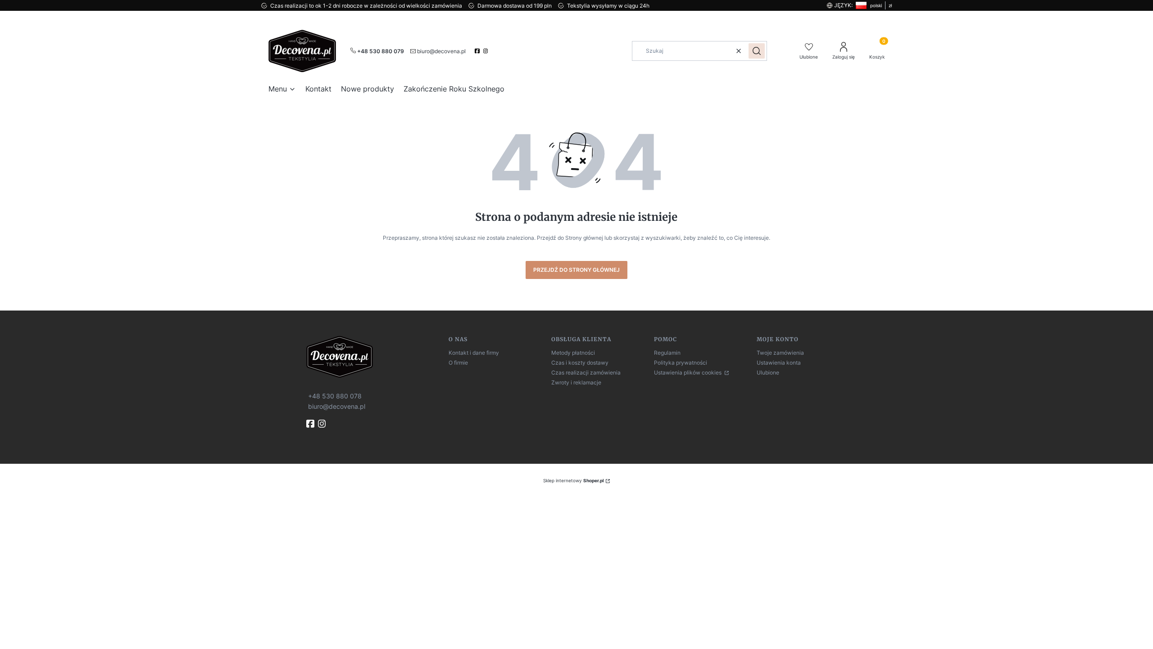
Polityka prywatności (680, 362)
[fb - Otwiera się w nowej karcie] (311, 423)
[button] (757, 51)
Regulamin (667, 352)
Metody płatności (573, 352)
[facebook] (478, 51)
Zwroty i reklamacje (576, 382)
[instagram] (486, 51)
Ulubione (768, 372)
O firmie (458, 362)
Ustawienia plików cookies (688, 372)
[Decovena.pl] (373, 357)
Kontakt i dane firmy (474, 352)
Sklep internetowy (573, 480)
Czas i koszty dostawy (579, 362)
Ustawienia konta (779, 362)
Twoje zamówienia (780, 352)
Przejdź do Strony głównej (576, 269)
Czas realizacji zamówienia (586, 372)
